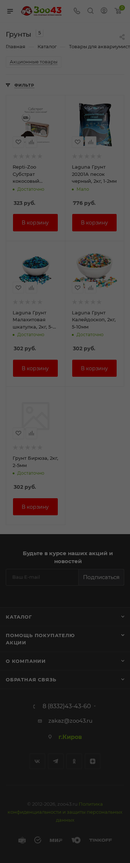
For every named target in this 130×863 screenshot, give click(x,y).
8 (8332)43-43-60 (67, 706)
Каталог (19, 617)
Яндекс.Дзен (92, 761)
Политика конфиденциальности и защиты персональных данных (65, 812)
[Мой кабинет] (104, 11)
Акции (16, 642)
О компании (26, 661)
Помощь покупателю (40, 635)
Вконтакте (37, 761)
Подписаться (101, 577)
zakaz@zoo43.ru (70, 720)
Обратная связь (31, 679)
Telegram (56, 761)
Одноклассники (74, 761)
